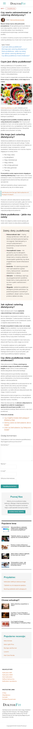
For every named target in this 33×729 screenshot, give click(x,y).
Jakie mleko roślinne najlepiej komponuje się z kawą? (20, 554)
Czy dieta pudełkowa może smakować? (16, 56)
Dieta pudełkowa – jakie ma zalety (14, 51)
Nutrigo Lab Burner (10, 648)
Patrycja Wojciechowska (17, 20)
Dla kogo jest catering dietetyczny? (14, 49)
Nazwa (3, 464)
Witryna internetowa (8, 478)
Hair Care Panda (9, 655)
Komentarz (5, 445)
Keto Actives (8, 641)
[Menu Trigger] (4, 3)
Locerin (6, 651)
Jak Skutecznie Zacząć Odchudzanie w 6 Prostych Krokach (15, 193)
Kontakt (5, 697)
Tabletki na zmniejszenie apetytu (15, 585)
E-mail (3, 471)
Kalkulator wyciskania (9, 681)
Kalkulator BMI (7, 672)
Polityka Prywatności (9, 699)
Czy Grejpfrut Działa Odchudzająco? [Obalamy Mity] (20, 622)
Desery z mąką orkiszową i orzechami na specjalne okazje (20, 545)
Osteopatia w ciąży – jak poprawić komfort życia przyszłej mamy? (18, 564)
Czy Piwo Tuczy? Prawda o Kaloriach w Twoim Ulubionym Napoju (20, 614)
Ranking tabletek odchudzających (15, 589)
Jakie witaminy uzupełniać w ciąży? (20, 604)
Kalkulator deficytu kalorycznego (15, 581)
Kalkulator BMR (7, 675)
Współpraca (6, 695)
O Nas (4, 693)
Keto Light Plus (9, 644)
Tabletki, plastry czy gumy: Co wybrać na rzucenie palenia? (20, 536)
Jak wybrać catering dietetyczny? (14, 53)
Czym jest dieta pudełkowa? (12, 47)
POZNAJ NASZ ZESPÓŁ (16, 511)
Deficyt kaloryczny (8, 679)
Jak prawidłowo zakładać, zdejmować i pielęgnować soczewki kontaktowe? (19, 529)
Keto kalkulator (7, 677)
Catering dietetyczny (8, 108)
